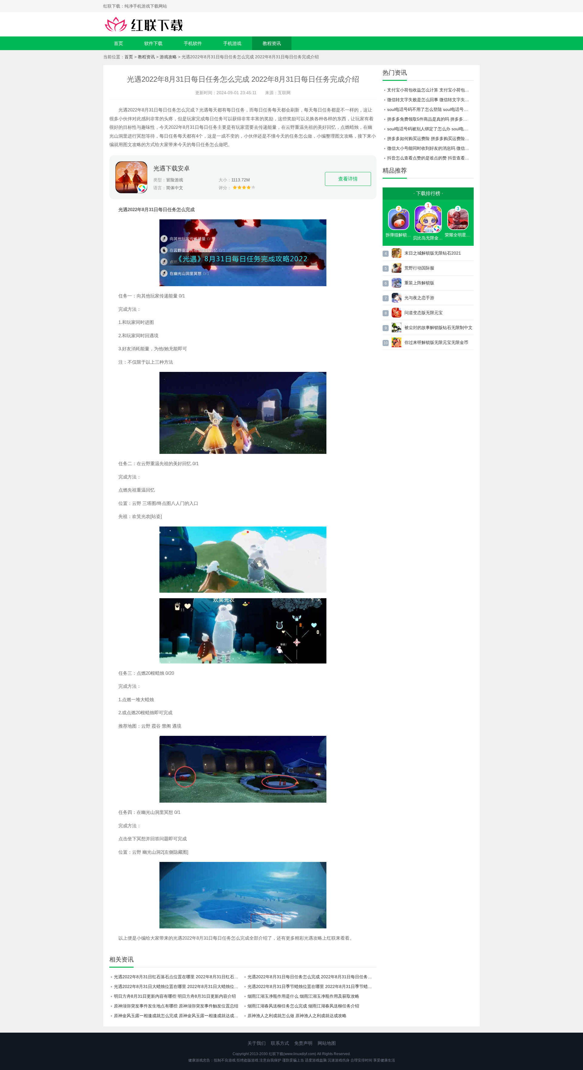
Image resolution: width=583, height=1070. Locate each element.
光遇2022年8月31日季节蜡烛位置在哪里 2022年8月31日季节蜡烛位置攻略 (312, 986)
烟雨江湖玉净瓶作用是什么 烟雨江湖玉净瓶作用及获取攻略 (303, 996)
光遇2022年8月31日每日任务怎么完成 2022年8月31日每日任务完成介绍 (312, 976)
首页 (118, 43)
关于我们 (256, 1043)
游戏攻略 (168, 56)
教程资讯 (272, 43)
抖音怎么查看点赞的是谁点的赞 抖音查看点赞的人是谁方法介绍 (430, 158)
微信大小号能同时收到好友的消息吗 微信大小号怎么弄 (430, 148)
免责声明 (303, 1043)
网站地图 (327, 1043)
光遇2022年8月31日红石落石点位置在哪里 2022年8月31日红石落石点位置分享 (178, 976)
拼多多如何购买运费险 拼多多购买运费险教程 (430, 138)
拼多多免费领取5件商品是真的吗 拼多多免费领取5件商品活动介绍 (430, 119)
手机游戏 (232, 43)
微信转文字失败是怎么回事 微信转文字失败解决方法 (430, 99)
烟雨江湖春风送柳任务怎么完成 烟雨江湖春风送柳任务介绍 (303, 1005)
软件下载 (153, 43)
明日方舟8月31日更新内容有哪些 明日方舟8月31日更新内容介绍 (175, 996)
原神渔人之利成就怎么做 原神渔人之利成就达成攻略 (296, 1015)
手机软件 (193, 43)
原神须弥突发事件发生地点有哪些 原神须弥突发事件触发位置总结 (176, 1005)
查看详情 (348, 178)
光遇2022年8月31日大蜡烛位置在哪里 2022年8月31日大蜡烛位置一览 (178, 986)
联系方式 (280, 1043)
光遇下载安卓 (171, 168)
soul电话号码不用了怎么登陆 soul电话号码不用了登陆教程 (430, 109)
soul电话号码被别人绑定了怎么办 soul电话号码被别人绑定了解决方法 (430, 128)
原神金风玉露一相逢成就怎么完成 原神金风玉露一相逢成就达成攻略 (178, 1015)
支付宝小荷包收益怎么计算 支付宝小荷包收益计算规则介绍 (430, 89)
